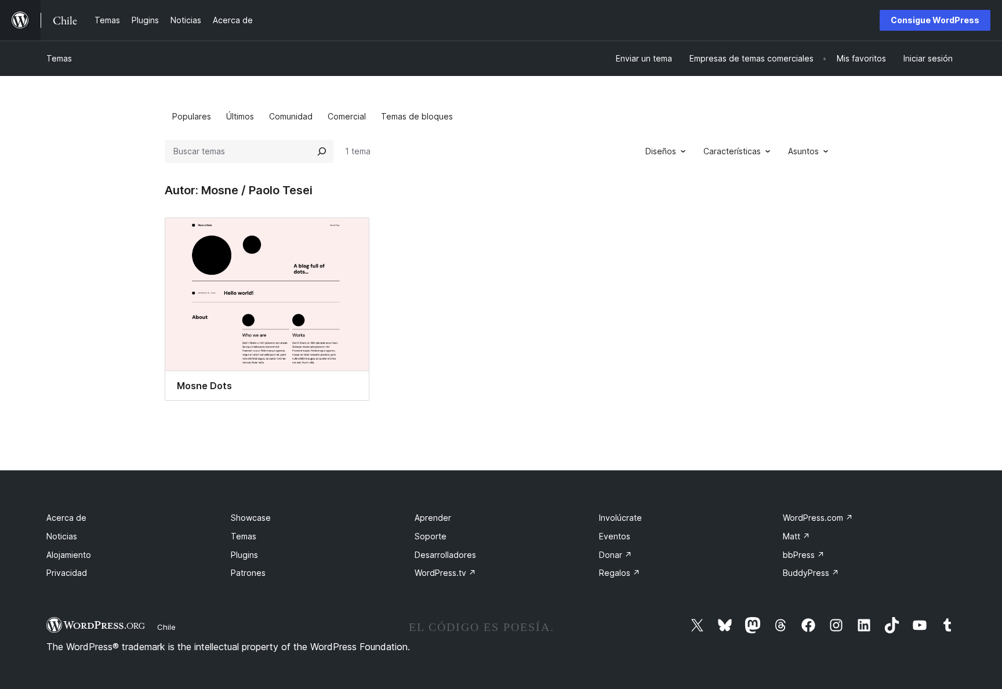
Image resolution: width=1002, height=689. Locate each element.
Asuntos (803, 151)
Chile (166, 627)
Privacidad (66, 573)
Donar (615, 555)
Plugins (244, 555)
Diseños (660, 151)
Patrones (248, 573)
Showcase (251, 518)
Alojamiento (68, 555)
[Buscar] (321, 151)
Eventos (614, 536)
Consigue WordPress (935, 20)
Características (732, 151)
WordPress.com (818, 518)
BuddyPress (811, 573)
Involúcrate (620, 518)
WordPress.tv (445, 573)
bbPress (804, 555)
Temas (59, 58)
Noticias (61, 536)
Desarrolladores (445, 555)
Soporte (430, 536)
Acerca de (66, 518)
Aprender (433, 518)
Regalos (619, 573)
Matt (796, 536)
